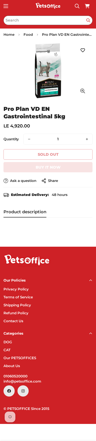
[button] (87, 6)
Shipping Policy (17, 305)
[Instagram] (23, 391)
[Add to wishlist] (82, 50)
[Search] (88, 20)
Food (28, 34)
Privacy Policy (16, 289)
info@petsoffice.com (22, 381)
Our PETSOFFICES (19, 358)
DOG (7, 342)
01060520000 (15, 376)
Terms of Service (18, 297)
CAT (6, 350)
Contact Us (13, 321)
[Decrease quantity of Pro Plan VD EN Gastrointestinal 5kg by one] (29, 139)
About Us (11, 366)
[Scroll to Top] (87, 416)
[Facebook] (9, 391)
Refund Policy (15, 313)
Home (8, 34)
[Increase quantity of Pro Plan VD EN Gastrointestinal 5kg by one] (87, 139)
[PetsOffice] (48, 6)
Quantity (11, 139)
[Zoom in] (82, 91)
